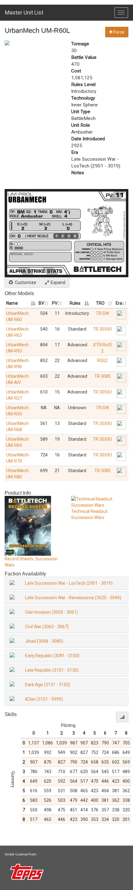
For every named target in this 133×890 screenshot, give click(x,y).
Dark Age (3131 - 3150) (47, 684)
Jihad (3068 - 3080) (44, 641)
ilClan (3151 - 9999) (44, 699)
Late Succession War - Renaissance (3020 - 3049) (73, 597)
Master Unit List (24, 12)
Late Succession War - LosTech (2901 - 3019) (69, 583)
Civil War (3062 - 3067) (47, 626)
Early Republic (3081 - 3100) (52, 655)
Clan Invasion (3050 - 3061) (51, 612)
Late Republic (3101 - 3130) (52, 670)
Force (118, 32)
